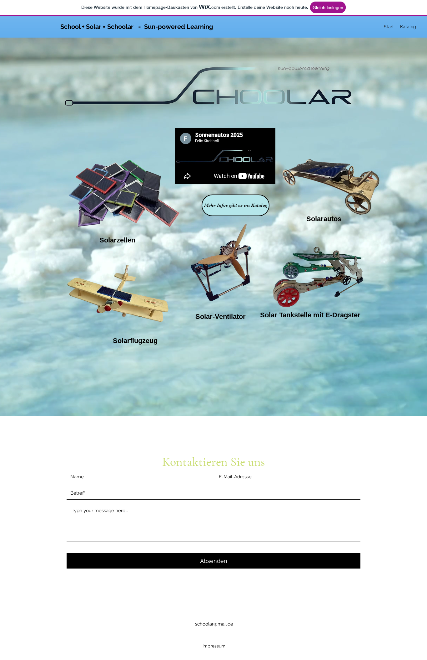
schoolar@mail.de (214, 624)
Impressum (214, 645)
